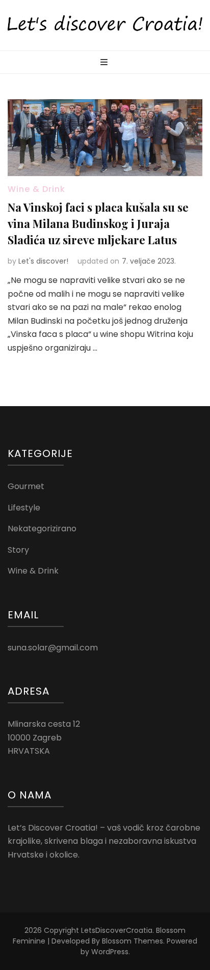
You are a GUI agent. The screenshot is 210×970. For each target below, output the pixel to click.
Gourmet (26, 486)
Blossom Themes (132, 941)
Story (18, 550)
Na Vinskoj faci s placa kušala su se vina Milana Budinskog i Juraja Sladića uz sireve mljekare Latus (98, 223)
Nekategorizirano (42, 528)
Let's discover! (43, 261)
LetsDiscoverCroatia (116, 930)
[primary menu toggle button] (105, 63)
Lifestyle (24, 507)
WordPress (109, 952)
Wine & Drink (36, 189)
